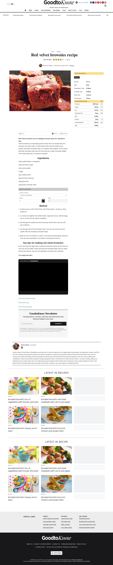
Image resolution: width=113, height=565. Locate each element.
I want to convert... (24, 192)
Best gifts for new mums (54, 15)
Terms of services (39, 328)
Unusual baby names (49, 521)
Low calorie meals (66, 527)
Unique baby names (18, 15)
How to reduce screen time (51, 518)
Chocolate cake (65, 521)
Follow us (56, 133)
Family (37, 10)
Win (107, 15)
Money (87, 10)
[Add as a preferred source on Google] (56, 553)
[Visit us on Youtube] (105, 2)
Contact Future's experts (42, 544)
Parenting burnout (84, 518)
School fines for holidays (35, 15)
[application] (43, 277)
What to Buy (72, 10)
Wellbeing (56, 10)
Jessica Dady (48, 65)
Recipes (59, 51)
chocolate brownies (72, 363)
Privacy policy (81, 544)
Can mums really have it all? (87, 524)
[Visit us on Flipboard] (101, 2)
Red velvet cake (23, 302)
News (30, 10)
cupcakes (52, 363)
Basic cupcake (65, 524)
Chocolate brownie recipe (26, 298)
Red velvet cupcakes (25, 307)
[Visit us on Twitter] (93, 2)
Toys (80, 10)
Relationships (46, 10)
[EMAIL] (22, 347)
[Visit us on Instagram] (96, 2)
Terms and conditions (68, 544)
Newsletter (64, 133)
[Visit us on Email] (103, 2)
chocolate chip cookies (41, 363)
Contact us (56, 544)
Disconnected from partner (87, 527)
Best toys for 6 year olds (94, 15)
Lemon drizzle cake (67, 518)
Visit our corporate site (77, 559)
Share (22, 133)
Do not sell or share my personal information (62, 547)
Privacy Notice (23, 329)
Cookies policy (40, 547)
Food (64, 10)
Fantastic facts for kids (49, 524)
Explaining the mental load (87, 521)
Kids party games (48, 527)
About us (30, 544)
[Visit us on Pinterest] (98, 2)
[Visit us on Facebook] (91, 2)
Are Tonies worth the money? (74, 15)
